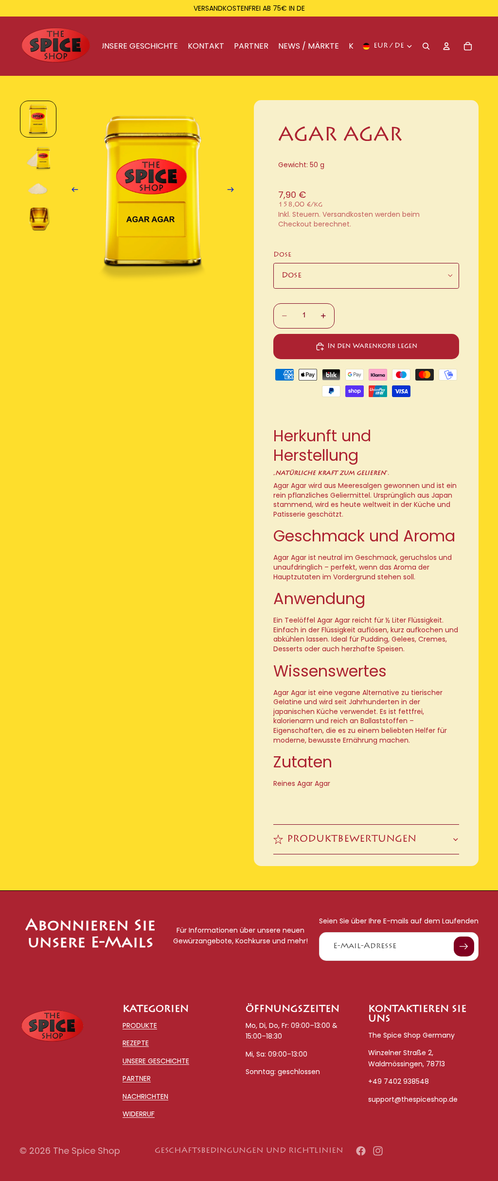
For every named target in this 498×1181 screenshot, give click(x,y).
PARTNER (137, 1079)
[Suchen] (426, 46)
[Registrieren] (464, 947)
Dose (282, 255)
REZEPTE (136, 1043)
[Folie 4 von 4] (38, 220)
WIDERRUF (139, 1114)
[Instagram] (378, 1151)
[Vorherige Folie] (72, 192)
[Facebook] (361, 1151)
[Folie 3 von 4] (38, 189)
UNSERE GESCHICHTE (156, 1061)
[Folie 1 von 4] (38, 119)
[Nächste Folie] (233, 192)
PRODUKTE (140, 1025)
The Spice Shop (86, 1151)
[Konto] (446, 46)
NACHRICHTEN (145, 1096)
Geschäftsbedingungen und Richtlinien (249, 1151)
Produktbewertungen (351, 839)
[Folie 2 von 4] (38, 157)
